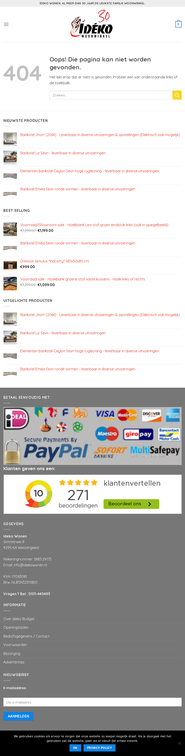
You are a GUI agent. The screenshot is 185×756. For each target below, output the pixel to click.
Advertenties (13, 662)
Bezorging (11, 653)
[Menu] (6, 24)
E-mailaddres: (15, 688)
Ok (75, 747)
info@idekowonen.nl (30, 565)
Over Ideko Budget (19, 619)
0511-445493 (39, 594)
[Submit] (177, 95)
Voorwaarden (15, 644)
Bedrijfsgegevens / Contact (26, 636)
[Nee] (179, 744)
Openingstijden (16, 627)
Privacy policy (99, 747)
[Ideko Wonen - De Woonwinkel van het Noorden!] (92, 24)
